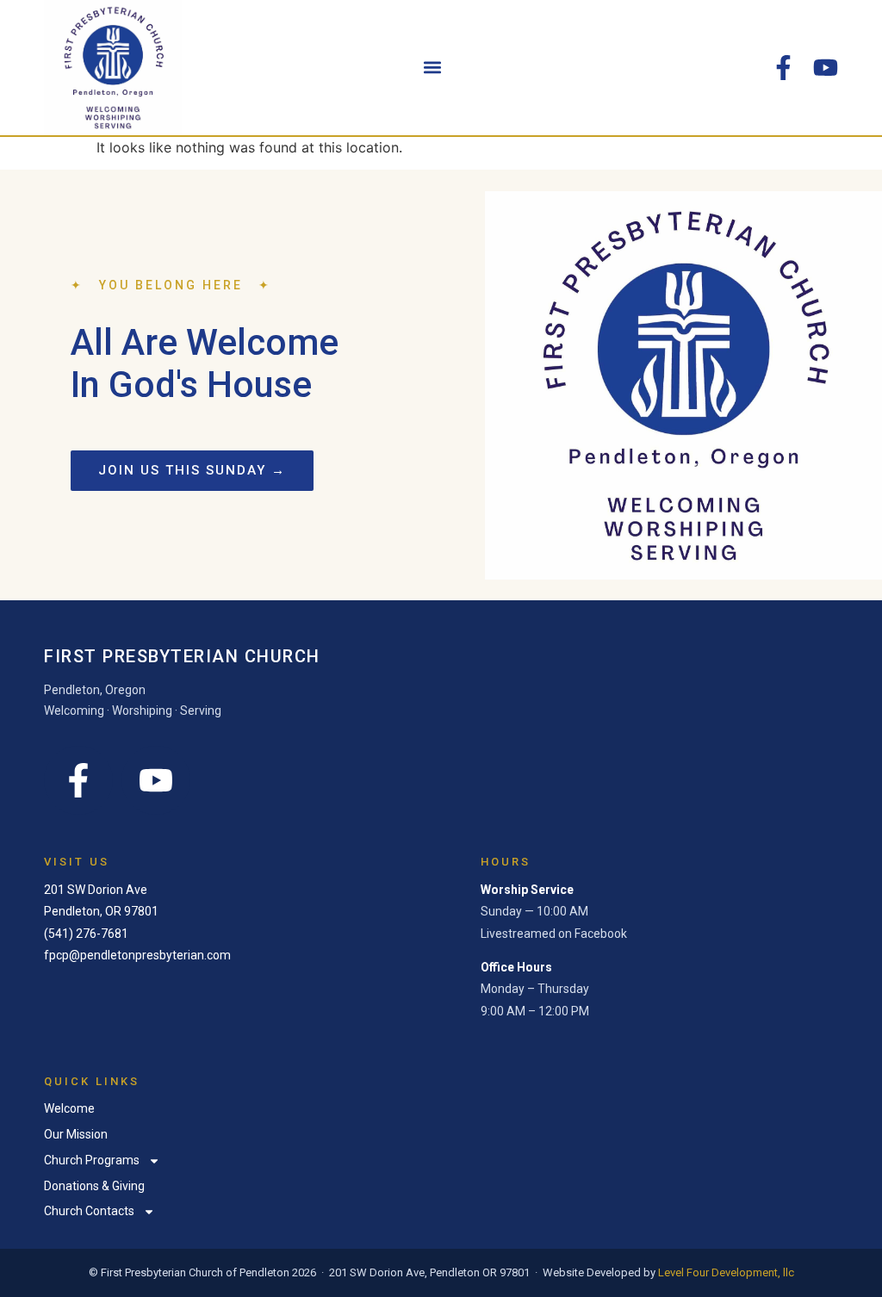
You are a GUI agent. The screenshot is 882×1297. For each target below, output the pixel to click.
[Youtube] (825, 67)
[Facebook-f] (783, 67)
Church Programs (92, 1160)
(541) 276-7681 (86, 933)
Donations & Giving (94, 1186)
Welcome (69, 1108)
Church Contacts (89, 1211)
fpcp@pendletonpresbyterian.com (137, 955)
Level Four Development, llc (726, 1272)
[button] (433, 67)
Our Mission (76, 1134)
